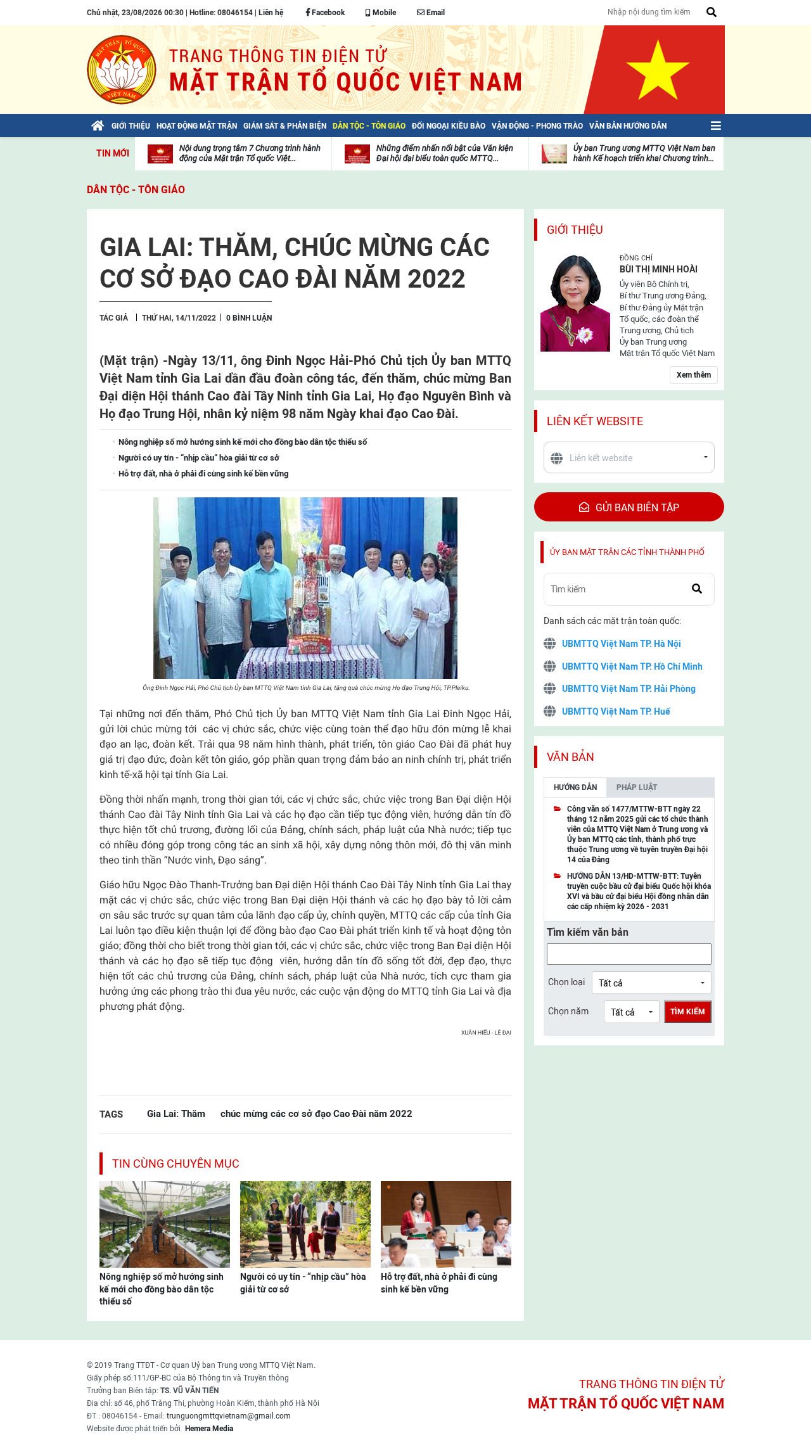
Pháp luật (636, 787)
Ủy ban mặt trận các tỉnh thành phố (627, 552)
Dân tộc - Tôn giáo (136, 190)
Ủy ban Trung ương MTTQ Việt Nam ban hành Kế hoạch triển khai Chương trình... (644, 153)
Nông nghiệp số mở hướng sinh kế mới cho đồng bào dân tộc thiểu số (161, 1289)
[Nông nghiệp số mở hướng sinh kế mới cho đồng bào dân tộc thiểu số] (164, 1223)
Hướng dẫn (575, 787)
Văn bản (570, 756)
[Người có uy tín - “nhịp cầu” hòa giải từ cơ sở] (305, 1223)
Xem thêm (694, 375)
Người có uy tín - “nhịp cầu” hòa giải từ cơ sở (303, 1283)
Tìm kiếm (687, 1011)
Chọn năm (568, 1011)
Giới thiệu (575, 229)
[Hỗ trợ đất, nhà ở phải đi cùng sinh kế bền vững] (446, 1223)
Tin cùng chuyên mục (175, 1163)
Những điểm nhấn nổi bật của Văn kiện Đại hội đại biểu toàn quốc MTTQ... (444, 153)
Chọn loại (566, 982)
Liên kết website (595, 421)
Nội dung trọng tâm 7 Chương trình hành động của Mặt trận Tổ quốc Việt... (250, 153)
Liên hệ (271, 12)
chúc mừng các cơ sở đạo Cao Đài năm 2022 (316, 1113)
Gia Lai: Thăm (176, 1113)
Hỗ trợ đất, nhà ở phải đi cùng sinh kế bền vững (439, 1283)
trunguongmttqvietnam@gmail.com (229, 1416)
